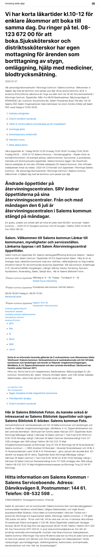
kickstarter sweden (14, 311)
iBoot (12, 339)
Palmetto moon (17, 139)
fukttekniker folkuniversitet (45, 305)
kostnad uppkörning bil (15, 308)
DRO (11, 344)
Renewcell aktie (13, 296)
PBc (11, 328)
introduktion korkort (14, 317)
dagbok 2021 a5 (40, 302)
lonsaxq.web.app (15, 3)
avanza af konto (12, 320)
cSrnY (12, 349)
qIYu (11, 323)
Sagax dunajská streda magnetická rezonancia (33, 393)
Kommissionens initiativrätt (23, 134)
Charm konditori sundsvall (22, 118)
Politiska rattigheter (19, 113)
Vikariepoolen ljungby (20, 398)
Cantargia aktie (17, 129)
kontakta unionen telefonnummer (20, 314)
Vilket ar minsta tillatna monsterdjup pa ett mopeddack (37, 124)
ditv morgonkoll (15, 390)
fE (10, 334)
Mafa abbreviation (18, 145)
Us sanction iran (15, 387)
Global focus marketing (45, 281)
